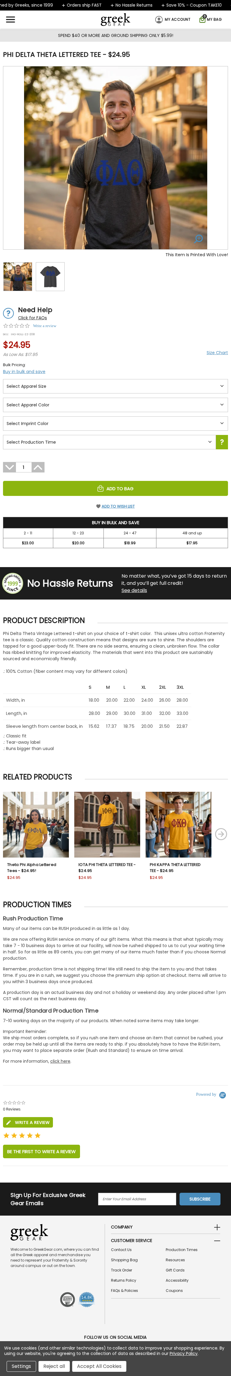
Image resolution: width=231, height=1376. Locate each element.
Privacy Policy (184, 1353)
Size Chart (217, 353)
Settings (21, 1366)
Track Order (121, 1270)
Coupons (174, 1290)
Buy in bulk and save (24, 372)
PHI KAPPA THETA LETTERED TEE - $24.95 (175, 867)
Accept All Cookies (99, 1366)
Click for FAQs (32, 318)
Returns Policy (123, 1280)
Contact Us (121, 1249)
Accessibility (177, 1280)
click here (60, 1061)
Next (221, 834)
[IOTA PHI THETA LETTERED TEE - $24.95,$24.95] (107, 825)
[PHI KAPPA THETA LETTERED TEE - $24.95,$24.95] (178, 825)
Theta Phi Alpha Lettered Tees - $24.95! (31, 867)
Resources (175, 1259)
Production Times (182, 1249)
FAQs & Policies (124, 1290)
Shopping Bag (124, 1259)
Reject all (54, 1366)
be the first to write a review (41, 1151)
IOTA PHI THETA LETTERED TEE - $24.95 (107, 867)
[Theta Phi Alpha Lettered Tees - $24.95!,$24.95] (36, 825)
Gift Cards (175, 1270)
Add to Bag (120, 488)
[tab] (28, 1122)
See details (134, 590)
